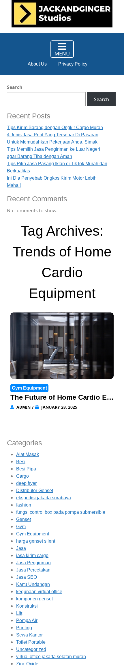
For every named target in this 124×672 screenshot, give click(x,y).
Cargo (22, 476)
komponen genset (34, 598)
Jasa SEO (26, 577)
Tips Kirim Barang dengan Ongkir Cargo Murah (55, 127)
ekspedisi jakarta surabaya (43, 497)
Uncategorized (31, 649)
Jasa (21, 548)
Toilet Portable (31, 642)
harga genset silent (35, 541)
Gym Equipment (29, 388)
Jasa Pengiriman (33, 562)
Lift (19, 613)
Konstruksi (27, 606)
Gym (21, 526)
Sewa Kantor (29, 634)
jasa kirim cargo (32, 555)
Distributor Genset (34, 490)
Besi (20, 461)
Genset (23, 519)
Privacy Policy (72, 64)
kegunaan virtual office (39, 591)
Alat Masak (27, 454)
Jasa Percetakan (33, 569)
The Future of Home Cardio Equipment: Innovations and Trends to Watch (61, 398)
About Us (37, 64)
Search (14, 87)
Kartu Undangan (33, 584)
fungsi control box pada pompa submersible (60, 512)
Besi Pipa (26, 468)
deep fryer (26, 483)
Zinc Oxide (27, 663)
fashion (23, 504)
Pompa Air (26, 620)
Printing (24, 627)
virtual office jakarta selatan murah (51, 656)
